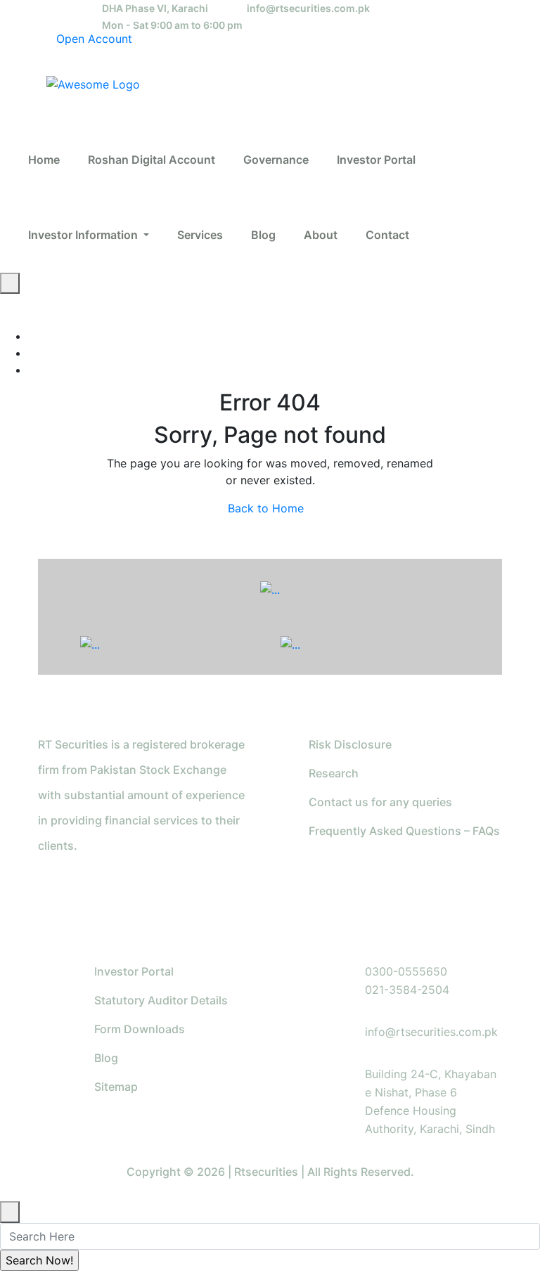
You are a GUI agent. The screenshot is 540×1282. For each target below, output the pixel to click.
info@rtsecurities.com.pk (308, 8)
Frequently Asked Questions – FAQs (404, 831)
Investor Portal (134, 971)
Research (334, 773)
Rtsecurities (266, 1172)
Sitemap (116, 1087)
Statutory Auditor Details (161, 1000)
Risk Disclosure (350, 744)
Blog (106, 1058)
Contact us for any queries (380, 802)
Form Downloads (139, 1029)
